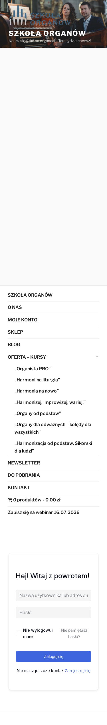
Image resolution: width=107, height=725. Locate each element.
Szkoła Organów (47, 33)
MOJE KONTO (22, 320)
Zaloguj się (53, 656)
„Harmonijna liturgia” (37, 380)
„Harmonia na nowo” (37, 391)
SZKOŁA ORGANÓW (30, 295)
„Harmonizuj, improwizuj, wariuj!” (50, 402)
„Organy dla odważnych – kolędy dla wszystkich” (53, 428)
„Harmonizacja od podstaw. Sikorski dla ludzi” (53, 447)
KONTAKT (19, 487)
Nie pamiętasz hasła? (74, 633)
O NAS (15, 307)
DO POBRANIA (24, 475)
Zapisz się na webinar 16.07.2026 (44, 512)
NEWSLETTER (24, 463)
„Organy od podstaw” (38, 413)
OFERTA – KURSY (27, 357)
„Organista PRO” (33, 368)
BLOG (14, 344)
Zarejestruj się (77, 670)
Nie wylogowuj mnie (38, 633)
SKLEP (15, 332)
